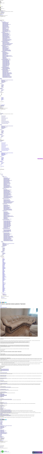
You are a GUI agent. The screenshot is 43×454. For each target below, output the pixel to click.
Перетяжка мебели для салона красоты (6, 74)
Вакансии (2, 86)
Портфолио (1, 424)
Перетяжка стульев (3, 51)
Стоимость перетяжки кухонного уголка (7, 44)
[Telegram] (1, 93)
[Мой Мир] (2, 302)
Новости (2, 90)
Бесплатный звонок (2, 169)
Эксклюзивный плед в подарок (3, 392)
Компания (1, 83)
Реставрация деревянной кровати (6, 61)
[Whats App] (1, 94)
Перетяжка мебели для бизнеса (4, 69)
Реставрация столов (5, 66)
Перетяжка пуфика (4, 54)
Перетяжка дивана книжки (5, 25)
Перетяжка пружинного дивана (3, 372)
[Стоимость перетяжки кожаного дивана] (19, 336)
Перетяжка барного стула (5, 52)
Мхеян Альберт (2, 405)
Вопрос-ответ (2, 135)
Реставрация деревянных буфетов (6, 62)
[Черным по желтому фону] (0, 5)
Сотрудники (2, 85)
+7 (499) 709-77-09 (2, 170)
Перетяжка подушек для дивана (6, 27)
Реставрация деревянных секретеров (6, 63)
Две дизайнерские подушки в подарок (4, 389)
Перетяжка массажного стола (5, 46)
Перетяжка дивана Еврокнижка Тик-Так (7, 24)
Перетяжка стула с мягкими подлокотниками (7, 55)
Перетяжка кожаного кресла (5, 33)
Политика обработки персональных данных (4, 451)
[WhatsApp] (4, 302)
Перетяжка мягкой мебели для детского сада (7, 76)
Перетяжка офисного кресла (5, 35)
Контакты (1, 437)
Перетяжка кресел (3, 32)
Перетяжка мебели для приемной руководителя (7, 73)
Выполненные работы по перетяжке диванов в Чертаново (6, 425)
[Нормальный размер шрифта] (0, 1)
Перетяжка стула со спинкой (5, 56)
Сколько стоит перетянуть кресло (6, 37)
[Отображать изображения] (0, 7)
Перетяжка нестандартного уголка (6, 42)
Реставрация (2, 82)
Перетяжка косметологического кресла (6, 70)
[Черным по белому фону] (0, 3)
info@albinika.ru (1, 14)
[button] (4, 414)
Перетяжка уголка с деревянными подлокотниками (8, 43)
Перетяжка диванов (3, 21)
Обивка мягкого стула (5, 58)
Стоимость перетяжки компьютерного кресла (7, 39)
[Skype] (5, 302)
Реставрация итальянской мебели (6, 65)
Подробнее (1, 413)
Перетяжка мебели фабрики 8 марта (5, 67)
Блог (1, 163)
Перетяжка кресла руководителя (6, 34)
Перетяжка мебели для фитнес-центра (6, 75)
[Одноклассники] (1, 302)
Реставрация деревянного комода (6, 60)
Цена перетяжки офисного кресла (6, 40)
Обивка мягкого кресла (5, 38)
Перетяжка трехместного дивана (3, 383)
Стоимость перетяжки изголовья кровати (7, 50)
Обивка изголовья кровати (5, 49)
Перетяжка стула (2, 396)
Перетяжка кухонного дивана (5, 26)
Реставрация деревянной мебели (4, 59)
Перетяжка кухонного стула (5, 53)
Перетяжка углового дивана (5, 29)
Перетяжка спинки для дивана (6, 28)
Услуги (1, 20)
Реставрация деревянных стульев (6, 64)
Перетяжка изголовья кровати (3, 395)
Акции (1, 78)
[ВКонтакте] (0, 302)
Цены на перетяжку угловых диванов (6, 30)
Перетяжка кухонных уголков (4, 41)
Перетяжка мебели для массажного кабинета (7, 72)
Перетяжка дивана (2, 394)
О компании (2, 84)
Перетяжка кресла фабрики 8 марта (6, 68)
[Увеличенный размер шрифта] (0, 2)
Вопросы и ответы (2, 436)
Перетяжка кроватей (3, 45)
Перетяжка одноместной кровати (6, 48)
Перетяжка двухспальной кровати (6, 47)
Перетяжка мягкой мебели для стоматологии (7, 77)
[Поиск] (0, 95)
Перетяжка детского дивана (5, 23)
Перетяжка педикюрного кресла (6, 36)
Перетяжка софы (2, 380)
